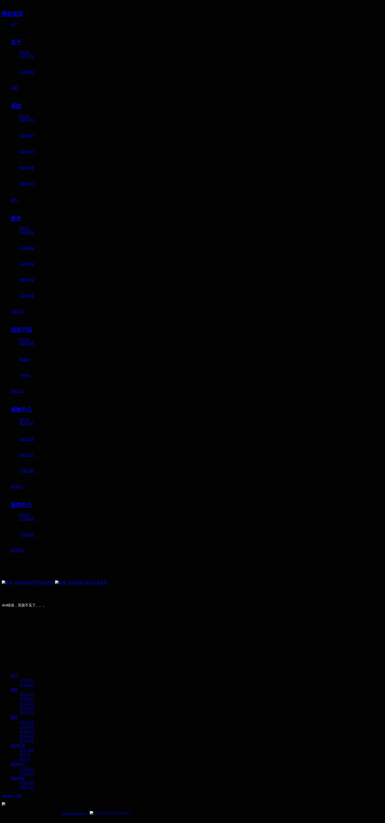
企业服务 (27, 685)
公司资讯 (27, 769)
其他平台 (18, 778)
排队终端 (27, 722)
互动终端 (27, 741)
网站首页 (12, 14)
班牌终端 (27, 736)
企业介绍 (27, 680)
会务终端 (27, 732)
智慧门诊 (27, 788)
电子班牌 (27, 708)
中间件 (25, 760)
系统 (14, 689)
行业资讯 (27, 774)
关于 (14, 675)
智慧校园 (27, 783)
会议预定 (27, 699)
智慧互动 (27, 713)
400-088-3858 (12, 796)
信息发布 (27, 703)
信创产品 (18, 746)
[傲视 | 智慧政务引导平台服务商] (192, 582)
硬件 (14, 718)
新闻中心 (18, 764)
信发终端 (27, 727)
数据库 (25, 755)
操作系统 (27, 750)
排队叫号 (27, 694)
